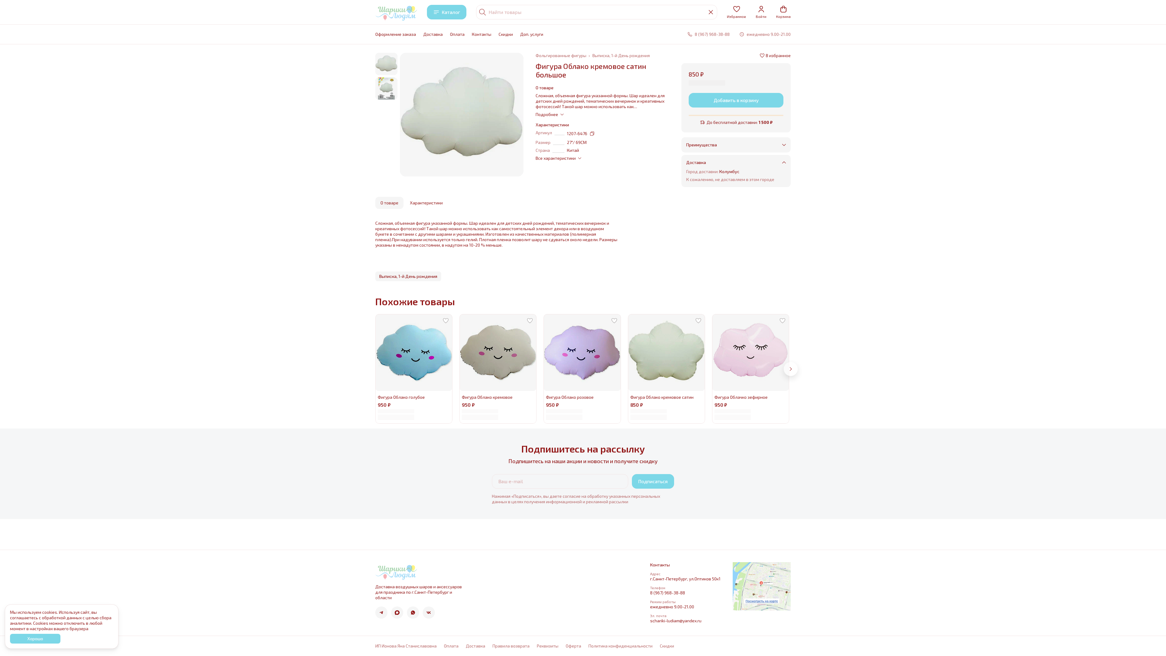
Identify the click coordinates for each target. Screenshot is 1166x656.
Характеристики (426, 202)
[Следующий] (791, 369)
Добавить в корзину (736, 100)
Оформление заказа (395, 34)
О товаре (389, 202)
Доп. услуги (531, 34)
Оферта (573, 645)
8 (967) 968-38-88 (667, 592)
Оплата (457, 34)
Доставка (433, 34)
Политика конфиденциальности (620, 645)
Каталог (451, 12)
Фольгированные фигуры (561, 55)
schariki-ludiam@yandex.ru (675, 620)
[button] (736, 12)
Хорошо (35, 638)
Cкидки (506, 34)
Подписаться (653, 481)
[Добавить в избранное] (445, 320)
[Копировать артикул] (592, 133)
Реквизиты (547, 645)
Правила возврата (511, 645)
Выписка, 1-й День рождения (621, 55)
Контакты (481, 34)
